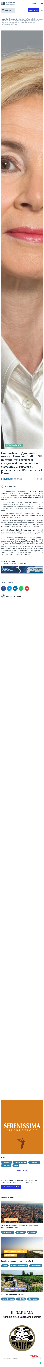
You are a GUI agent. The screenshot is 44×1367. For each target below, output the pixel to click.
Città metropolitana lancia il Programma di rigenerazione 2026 (19, 1226)
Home (3, 19)
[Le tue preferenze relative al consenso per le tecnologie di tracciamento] (40, 1363)
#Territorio (32, 1232)
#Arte (16, 1165)
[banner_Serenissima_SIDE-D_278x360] (22, 1153)
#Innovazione (32, 1299)
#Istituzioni (20, 1232)
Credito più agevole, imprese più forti (17, 1261)
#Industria (21, 1299)
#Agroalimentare (20, 1162)
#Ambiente (6, 1165)
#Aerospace (6, 1162)
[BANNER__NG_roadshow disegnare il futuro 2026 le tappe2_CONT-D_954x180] (22, 573)
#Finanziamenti (7, 1232)
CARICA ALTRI (22, 1170)
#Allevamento (34, 1162)
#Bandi (4, 1265)
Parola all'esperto (12, 19)
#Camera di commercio (19, 1265)
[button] (41, 3)
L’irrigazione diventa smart (12, 1294)
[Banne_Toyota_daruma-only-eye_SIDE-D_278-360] (22, 1361)
